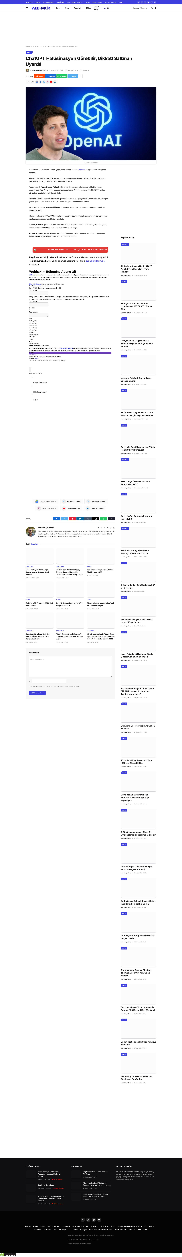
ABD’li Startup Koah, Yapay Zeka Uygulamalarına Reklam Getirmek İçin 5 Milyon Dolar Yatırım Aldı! (101, 636)
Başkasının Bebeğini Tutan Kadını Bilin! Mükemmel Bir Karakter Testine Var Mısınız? (137, 691)
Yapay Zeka (29, 566)
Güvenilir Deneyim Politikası (130, 1226)
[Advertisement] (91, 28)
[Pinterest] (18, 195)
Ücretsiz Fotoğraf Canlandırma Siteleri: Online (136, 379)
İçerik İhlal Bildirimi (42, 1230)
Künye (88, 2)
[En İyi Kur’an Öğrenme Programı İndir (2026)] (138, 503)
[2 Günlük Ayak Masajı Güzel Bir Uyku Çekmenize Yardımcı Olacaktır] (138, 819)
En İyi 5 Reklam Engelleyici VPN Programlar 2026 (69, 604)
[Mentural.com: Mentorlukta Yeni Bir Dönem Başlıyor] (101, 589)
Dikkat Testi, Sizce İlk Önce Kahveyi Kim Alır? (138, 1043)
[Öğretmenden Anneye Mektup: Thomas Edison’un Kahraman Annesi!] (138, 957)
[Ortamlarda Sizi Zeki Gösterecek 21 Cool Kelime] (138, 572)
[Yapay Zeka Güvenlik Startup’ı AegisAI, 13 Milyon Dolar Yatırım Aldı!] (70, 620)
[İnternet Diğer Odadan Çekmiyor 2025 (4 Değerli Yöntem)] (138, 853)
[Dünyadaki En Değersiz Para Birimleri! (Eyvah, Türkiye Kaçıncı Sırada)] (138, 327)
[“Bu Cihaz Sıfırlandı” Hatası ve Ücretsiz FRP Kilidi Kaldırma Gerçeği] (76, 1186)
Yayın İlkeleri (60, 2)
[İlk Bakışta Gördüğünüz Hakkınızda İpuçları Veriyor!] (138, 922)
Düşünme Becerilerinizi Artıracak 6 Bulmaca (138, 727)
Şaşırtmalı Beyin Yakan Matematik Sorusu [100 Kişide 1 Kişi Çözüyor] (138, 1008)
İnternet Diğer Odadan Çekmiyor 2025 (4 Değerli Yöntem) (137, 868)
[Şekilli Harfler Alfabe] (31, 1188)
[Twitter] (18, 180)
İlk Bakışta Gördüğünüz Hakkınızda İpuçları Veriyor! (138, 937)
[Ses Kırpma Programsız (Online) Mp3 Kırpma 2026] (101, 556)
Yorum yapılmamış (72, 70)
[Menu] (27, 8)
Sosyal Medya (96, 8)
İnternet (125, 244)
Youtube (58, 536)
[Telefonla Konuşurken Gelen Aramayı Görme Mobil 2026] (138, 537)
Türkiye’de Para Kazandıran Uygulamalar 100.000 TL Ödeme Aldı (136, 306)
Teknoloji (77, 8)
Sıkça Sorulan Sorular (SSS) (75, 2)
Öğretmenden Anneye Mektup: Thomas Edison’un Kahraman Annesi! (136, 973)
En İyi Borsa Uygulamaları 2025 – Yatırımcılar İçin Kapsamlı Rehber (137, 414)
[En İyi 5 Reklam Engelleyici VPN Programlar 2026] (70, 589)
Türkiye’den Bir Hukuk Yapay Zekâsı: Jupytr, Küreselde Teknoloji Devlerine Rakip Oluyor (69, 572)
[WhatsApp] (18, 185)
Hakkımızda (29, 2)
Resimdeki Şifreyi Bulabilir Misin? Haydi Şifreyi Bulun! (137, 621)
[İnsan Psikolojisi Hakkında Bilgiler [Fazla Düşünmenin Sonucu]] (138, 641)
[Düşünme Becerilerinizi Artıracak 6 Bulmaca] (138, 712)
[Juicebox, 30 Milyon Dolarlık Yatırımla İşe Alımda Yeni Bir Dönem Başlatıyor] (40, 620)
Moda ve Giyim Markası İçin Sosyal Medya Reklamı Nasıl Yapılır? (37, 572)
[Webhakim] (39, 8)
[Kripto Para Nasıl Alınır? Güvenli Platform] (76, 1174)
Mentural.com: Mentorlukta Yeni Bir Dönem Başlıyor (100, 604)
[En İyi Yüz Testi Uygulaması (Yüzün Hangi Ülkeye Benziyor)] (138, 434)
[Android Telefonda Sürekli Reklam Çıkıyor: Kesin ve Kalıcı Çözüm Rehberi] (31, 1199)
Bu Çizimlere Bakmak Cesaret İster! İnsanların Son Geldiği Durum (138, 902)
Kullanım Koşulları (110, 2)
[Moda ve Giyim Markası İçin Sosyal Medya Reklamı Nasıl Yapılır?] (40, 556)
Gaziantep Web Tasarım (138, 1230)
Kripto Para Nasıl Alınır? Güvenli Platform (95, 1173)
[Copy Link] (18, 206)
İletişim (120, 2)
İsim (30, 681)
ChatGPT (82, 170)
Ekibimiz (38, 2)
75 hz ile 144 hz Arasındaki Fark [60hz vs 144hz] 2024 (136, 761)
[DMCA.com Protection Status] (8, 1256)
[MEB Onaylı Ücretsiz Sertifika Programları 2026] (138, 468)
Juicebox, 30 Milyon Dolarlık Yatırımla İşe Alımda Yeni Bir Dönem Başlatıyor (37, 636)
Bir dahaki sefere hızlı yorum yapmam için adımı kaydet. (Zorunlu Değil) (55, 686)
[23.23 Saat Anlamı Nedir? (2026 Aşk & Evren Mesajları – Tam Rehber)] (138, 253)
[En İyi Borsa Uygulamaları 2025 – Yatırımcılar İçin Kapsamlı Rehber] (138, 399)
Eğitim (88, 8)
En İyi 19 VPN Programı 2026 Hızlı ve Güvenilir (39, 604)
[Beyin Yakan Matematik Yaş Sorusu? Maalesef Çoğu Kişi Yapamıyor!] (138, 781)
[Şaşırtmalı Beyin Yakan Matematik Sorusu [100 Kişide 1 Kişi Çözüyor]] (138, 994)
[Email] (18, 201)
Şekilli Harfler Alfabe (46, 1185)
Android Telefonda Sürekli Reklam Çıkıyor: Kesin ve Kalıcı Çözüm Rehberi (51, 1198)
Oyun (67, 8)
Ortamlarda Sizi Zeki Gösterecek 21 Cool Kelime (138, 586)
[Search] (155, 8)
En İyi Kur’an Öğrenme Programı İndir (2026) (136, 517)
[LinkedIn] (18, 190)
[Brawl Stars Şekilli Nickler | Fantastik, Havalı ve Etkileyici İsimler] (31, 1174)
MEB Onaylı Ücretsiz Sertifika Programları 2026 (135, 483)
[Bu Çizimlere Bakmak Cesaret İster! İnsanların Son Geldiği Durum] (138, 888)
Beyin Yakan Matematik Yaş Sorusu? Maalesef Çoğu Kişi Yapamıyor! (135, 798)
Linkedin (50, 536)
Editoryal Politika (48, 2)
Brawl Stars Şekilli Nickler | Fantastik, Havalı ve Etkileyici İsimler (49, 1174)
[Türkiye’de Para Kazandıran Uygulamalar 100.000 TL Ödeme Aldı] (138, 290)
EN (107, 8)
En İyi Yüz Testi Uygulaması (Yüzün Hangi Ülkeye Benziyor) (138, 448)
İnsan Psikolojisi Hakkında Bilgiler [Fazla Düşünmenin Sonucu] (137, 655)
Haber (58, 8)
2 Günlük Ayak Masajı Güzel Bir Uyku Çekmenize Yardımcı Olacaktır (138, 833)
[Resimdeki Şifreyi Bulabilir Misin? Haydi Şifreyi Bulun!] (138, 606)
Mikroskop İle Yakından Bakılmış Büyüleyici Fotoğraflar (137, 1077)
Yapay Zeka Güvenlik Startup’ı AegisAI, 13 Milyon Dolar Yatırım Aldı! (69, 636)
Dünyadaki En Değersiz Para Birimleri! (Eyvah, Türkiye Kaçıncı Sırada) (137, 344)
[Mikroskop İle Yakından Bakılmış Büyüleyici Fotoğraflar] (138, 1063)
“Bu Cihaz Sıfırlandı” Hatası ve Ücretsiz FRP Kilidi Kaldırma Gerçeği (97, 1184)
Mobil (124, 281)
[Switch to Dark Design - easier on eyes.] (152, 8)
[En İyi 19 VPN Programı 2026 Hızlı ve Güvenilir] (40, 589)
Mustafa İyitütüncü (40, 70)
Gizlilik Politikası (97, 2)
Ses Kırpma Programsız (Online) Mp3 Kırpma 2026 (100, 571)
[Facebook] (18, 175)
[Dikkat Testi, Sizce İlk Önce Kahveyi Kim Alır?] (138, 1028)
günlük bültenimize (95, 261)
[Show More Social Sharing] (81, 76)
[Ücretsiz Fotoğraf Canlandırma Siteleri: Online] (138, 365)
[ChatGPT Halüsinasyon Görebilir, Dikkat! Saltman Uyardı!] (91, 123)
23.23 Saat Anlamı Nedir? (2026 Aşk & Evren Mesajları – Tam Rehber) (136, 269)
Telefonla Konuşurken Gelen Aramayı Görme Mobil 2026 (135, 552)
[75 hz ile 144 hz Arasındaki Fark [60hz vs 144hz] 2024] (138, 747)
